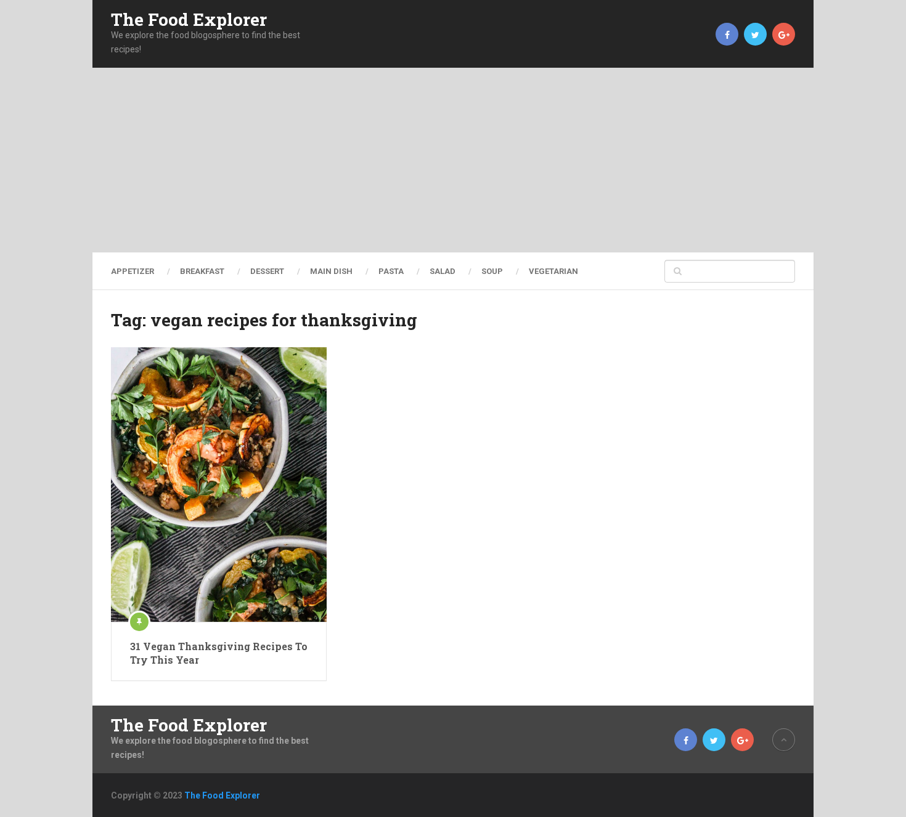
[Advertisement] (453, 160)
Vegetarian (553, 271)
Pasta (391, 271)
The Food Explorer (189, 19)
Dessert (267, 271)
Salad (442, 271)
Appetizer (132, 271)
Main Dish (331, 271)
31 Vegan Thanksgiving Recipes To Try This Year (219, 653)
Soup (492, 271)
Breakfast (202, 271)
